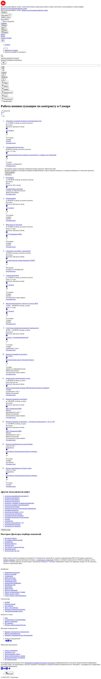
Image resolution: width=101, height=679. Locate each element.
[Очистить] (3, 62)
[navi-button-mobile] (3, 40)
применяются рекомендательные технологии (40, 663)
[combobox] (10, 58)
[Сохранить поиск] (3, 68)
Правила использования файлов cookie (35, 10)
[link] (4, 30)
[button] (3, 34)
